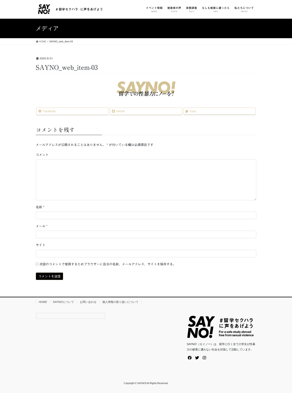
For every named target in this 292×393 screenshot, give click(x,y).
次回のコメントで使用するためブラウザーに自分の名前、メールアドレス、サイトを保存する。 (107, 264)
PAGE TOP (281, 377)
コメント (42, 154)
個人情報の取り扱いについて (120, 302)
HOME (43, 302)
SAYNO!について (63, 302)
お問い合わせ (88, 302)
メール (41, 226)
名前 (40, 207)
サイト (40, 245)
